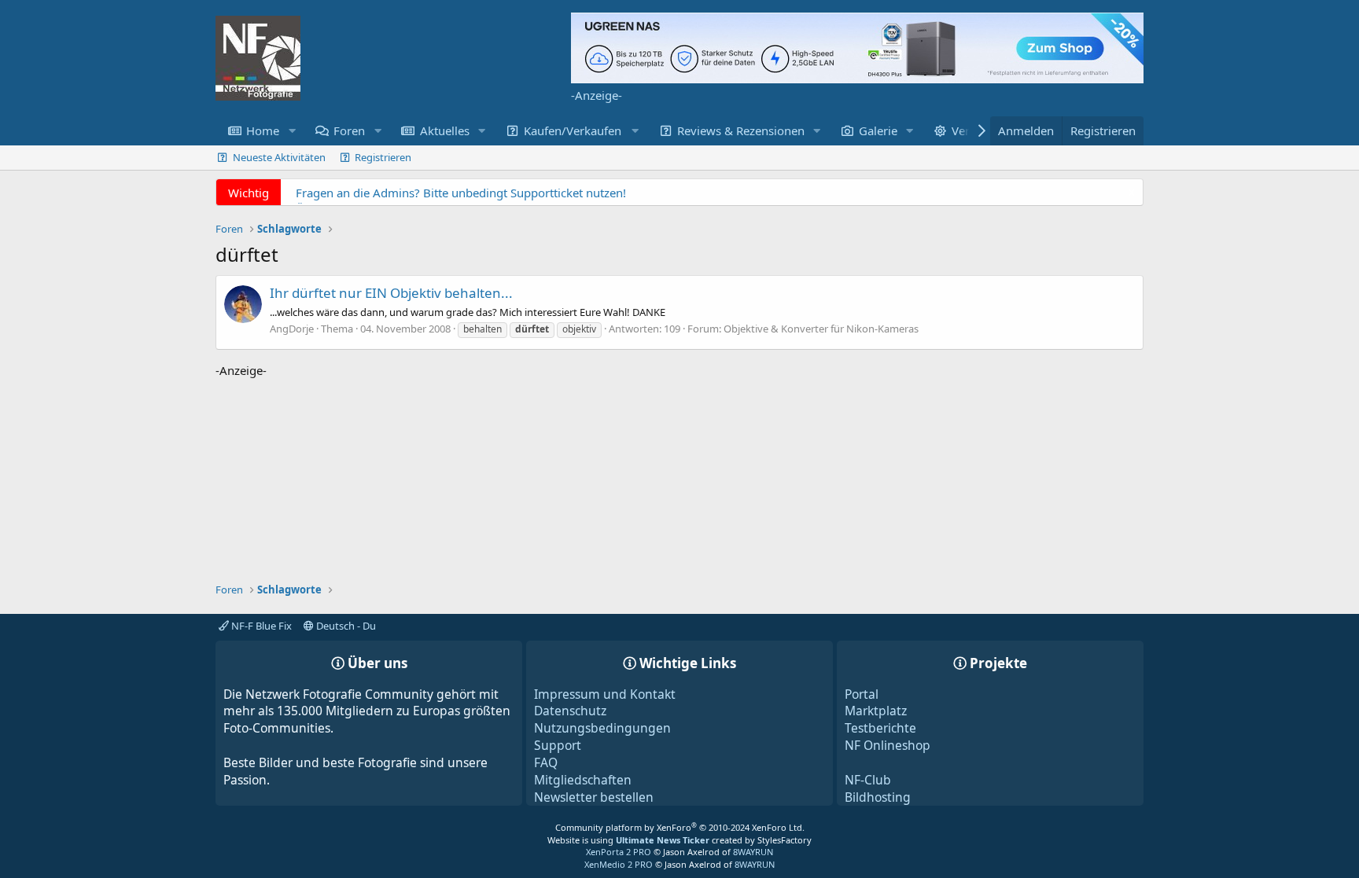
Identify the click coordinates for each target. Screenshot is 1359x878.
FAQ (546, 762)
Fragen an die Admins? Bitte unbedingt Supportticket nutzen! (461, 192)
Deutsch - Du (345, 626)
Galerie (878, 130)
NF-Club (868, 779)
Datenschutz (570, 710)
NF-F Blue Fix (260, 626)
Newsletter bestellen (594, 797)
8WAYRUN (753, 852)
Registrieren (383, 157)
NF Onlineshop (887, 745)
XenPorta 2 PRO (618, 852)
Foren (349, 130)
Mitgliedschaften (583, 779)
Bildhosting (878, 797)
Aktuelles (445, 130)
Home (262, 130)
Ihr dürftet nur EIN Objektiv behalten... (391, 293)
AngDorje (292, 328)
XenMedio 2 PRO (618, 864)
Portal (861, 694)
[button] (292, 130)
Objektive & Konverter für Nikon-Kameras (821, 328)
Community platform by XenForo (680, 827)
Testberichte (880, 728)
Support (557, 745)
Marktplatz (876, 710)
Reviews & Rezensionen (741, 130)
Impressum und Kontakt (605, 694)
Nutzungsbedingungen (602, 728)
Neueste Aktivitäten (279, 157)
